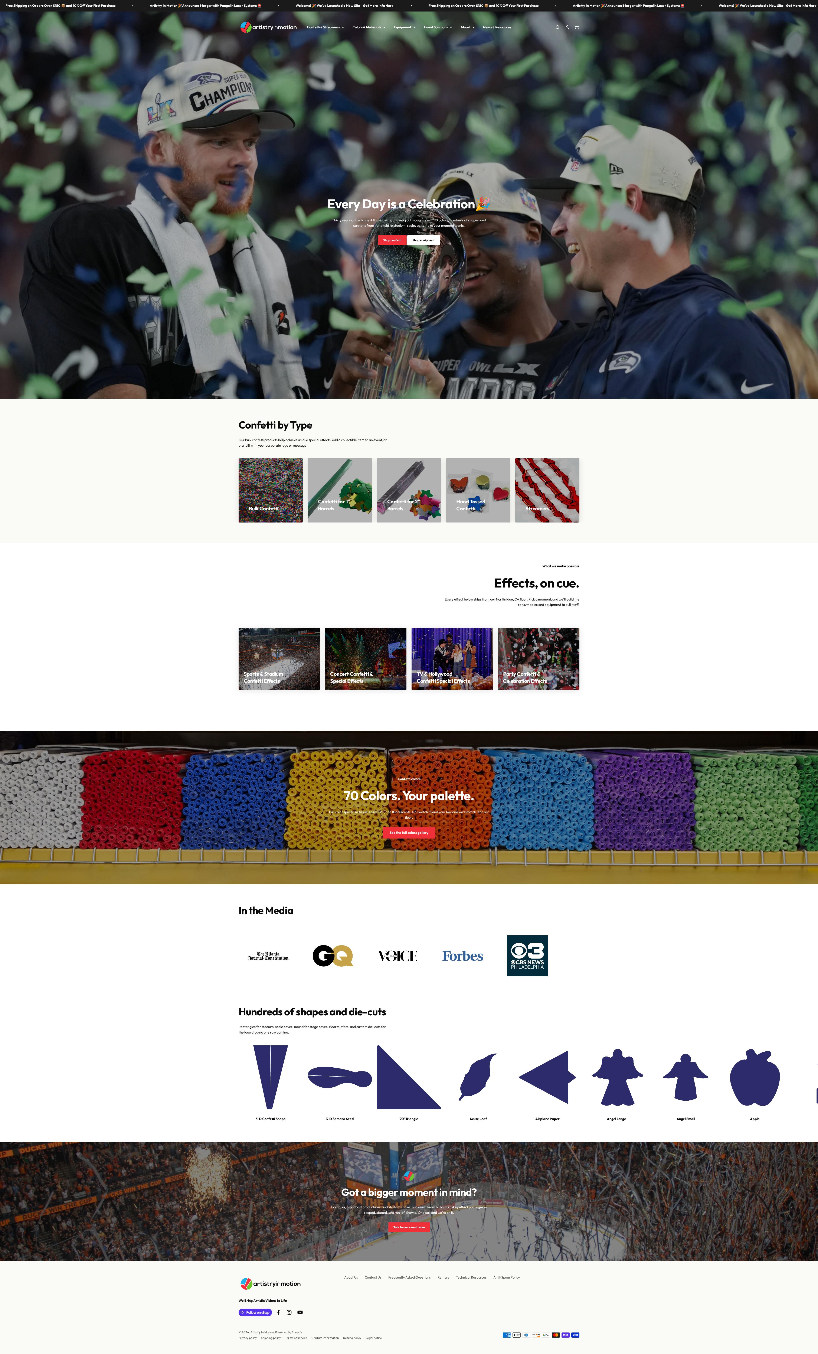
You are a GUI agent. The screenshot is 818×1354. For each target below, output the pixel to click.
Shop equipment (423, 240)
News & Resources (497, 27)
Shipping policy (271, 1338)
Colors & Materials (367, 27)
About (465, 27)
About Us (351, 1277)
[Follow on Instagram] (289, 1312)
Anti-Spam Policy (506, 1277)
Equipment (402, 27)
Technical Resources (471, 1277)
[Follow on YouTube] (300, 1312)
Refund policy (352, 1338)
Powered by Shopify (288, 1332)
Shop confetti (392, 240)
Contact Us (373, 1277)
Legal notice (374, 1338)
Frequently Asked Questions (409, 1277)
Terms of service (296, 1338)
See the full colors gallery (409, 832)
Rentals (443, 1277)
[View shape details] (271, 1077)
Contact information (325, 1338)
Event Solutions (436, 27)
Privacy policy (248, 1338)
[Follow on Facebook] (278, 1312)
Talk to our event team (409, 1227)
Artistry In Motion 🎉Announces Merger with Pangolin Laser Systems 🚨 (160, 5)
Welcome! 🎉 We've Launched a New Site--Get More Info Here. (299, 5)
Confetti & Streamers (323, 27)
